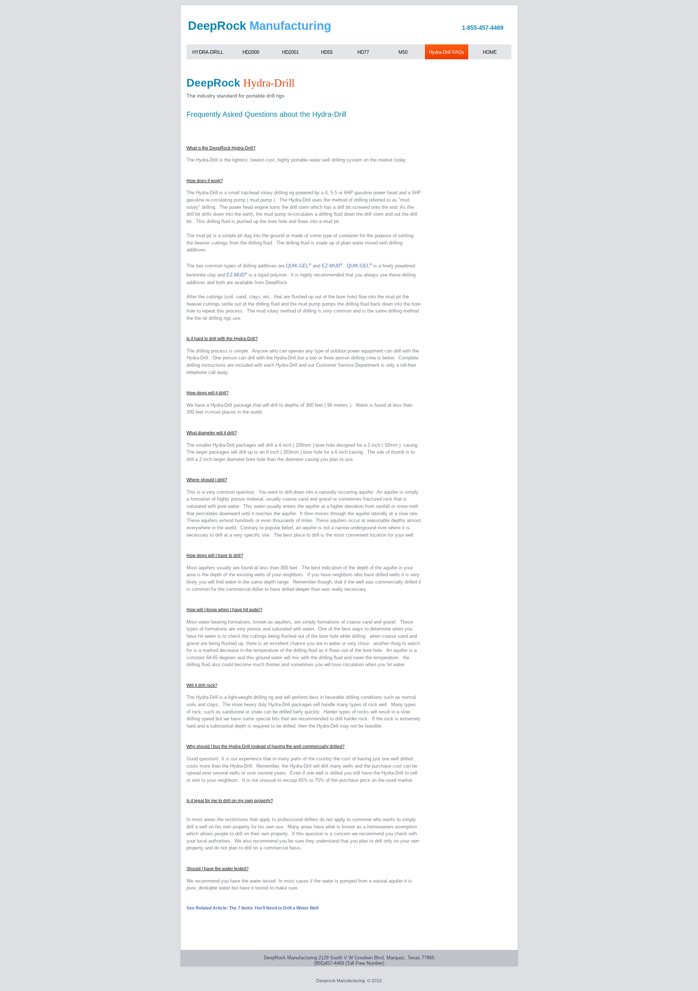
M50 (403, 52)
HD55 (327, 52)
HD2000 (250, 52)
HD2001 (290, 52)
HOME (490, 52)
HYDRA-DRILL (207, 52)
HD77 (363, 52)
